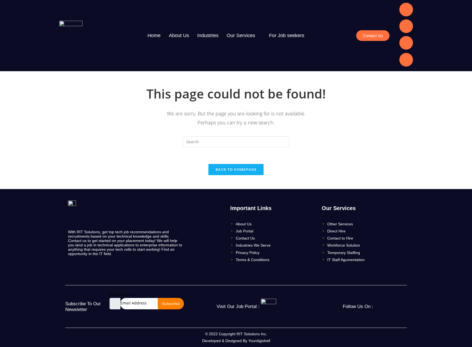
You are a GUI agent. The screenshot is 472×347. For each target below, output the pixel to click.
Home (154, 35)
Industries (208, 35)
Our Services (241, 35)
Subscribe (171, 303)
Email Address (123, 294)
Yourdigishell (259, 341)
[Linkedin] (406, 9)
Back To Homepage (236, 169)
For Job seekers (286, 35)
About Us (179, 35)
